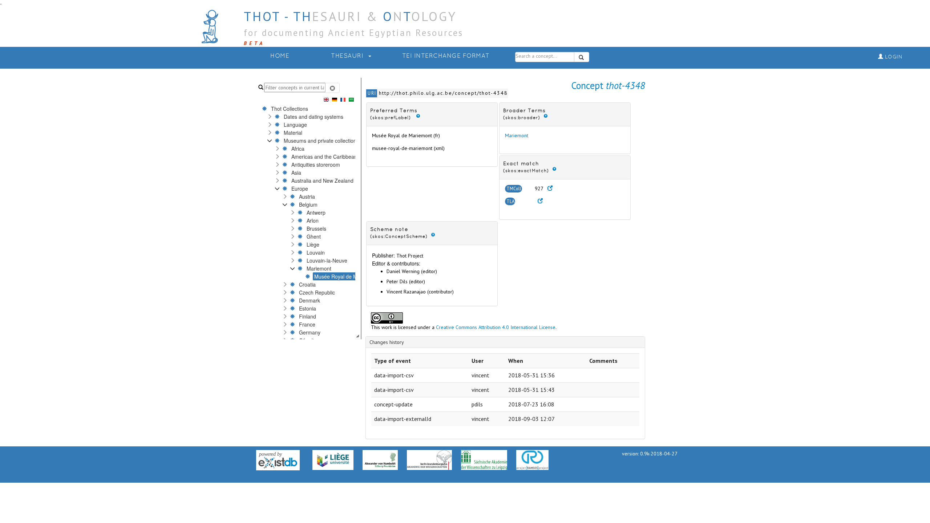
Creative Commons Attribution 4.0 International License (495, 327)
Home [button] (279, 56)
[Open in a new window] (550, 188)
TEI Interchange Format (446, 56)
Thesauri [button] (348, 56)
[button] (269, 116)
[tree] (294, 221)
